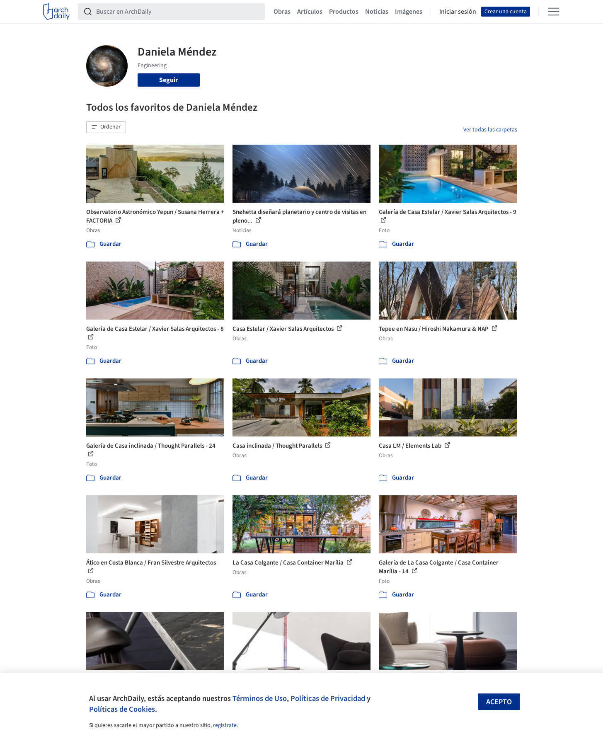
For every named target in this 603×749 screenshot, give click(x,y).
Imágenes (408, 11)
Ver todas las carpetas (490, 130)
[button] (106, 127)
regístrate (225, 725)
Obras (282, 11)
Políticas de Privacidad (328, 698)
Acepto (499, 702)
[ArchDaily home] (56, 11)
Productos (343, 11)
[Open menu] (553, 11)
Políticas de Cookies (122, 709)
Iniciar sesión (457, 11)
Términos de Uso (259, 698)
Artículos (309, 11)
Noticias (376, 11)
